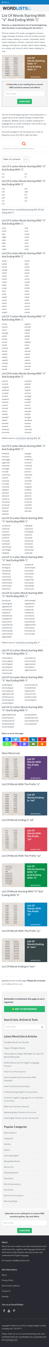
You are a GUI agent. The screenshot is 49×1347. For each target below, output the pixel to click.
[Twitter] (16, 739)
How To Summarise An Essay (17, 1086)
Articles (7, 1144)
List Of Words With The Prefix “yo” (21, 855)
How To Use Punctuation (15, 1071)
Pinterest (14, 1310)
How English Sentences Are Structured (21, 1118)
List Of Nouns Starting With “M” (28, 438)
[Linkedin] (33, 739)
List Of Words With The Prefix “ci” (21, 784)
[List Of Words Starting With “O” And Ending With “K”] (24, 875)
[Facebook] (7, 739)
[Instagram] (16, 744)
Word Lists (9, 1190)
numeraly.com (11, 1340)
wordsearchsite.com (10, 1337)
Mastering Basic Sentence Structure (20, 1112)
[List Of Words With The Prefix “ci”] (24, 768)
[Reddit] (24, 739)
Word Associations (12, 1184)
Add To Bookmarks (25, 1009)
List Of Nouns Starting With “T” (28, 642)
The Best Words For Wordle (16, 1042)
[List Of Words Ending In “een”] (24, 950)
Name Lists (9, 1167)
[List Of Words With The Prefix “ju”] (24, 914)
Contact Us (6, 1291)
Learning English (11, 1155)
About (4, 1275)
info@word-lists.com (20, 1260)
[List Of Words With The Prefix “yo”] (24, 839)
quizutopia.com (40, 1337)
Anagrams (8, 1138)
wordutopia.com (26, 1337)
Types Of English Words (14, 1048)
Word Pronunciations (13, 1195)
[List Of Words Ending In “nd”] (24, 803)
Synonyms (8, 1178)
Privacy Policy (7, 1280)
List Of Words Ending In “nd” (18, 819)
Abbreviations (10, 1132)
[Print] (42, 744)
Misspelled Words (12, 1161)
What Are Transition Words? (16, 1106)
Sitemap (5, 1296)
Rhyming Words (11, 1172)
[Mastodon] (24, 744)
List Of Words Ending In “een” (18, 966)
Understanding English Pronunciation (21, 1092)
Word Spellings (10, 1201)
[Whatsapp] (7, 744)
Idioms (7, 1150)
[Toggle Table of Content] (24, 160)
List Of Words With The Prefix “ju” (21, 930)
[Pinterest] (42, 739)
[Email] (33, 744)
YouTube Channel (9, 1310)
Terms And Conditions (11, 1285)
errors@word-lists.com (12, 984)
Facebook (4, 1310)
